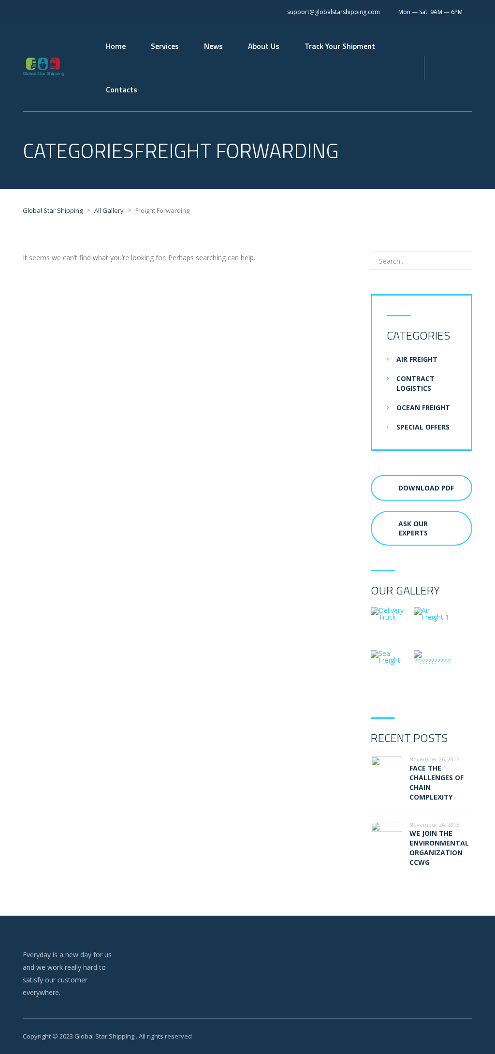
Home (116, 46)
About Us (263, 46)
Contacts (121, 89)
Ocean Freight (423, 407)
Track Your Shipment (340, 46)
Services (165, 46)
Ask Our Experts (413, 528)
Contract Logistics (415, 383)
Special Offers (423, 426)
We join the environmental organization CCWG (439, 848)
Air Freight (416, 359)
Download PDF (426, 487)
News (213, 46)
